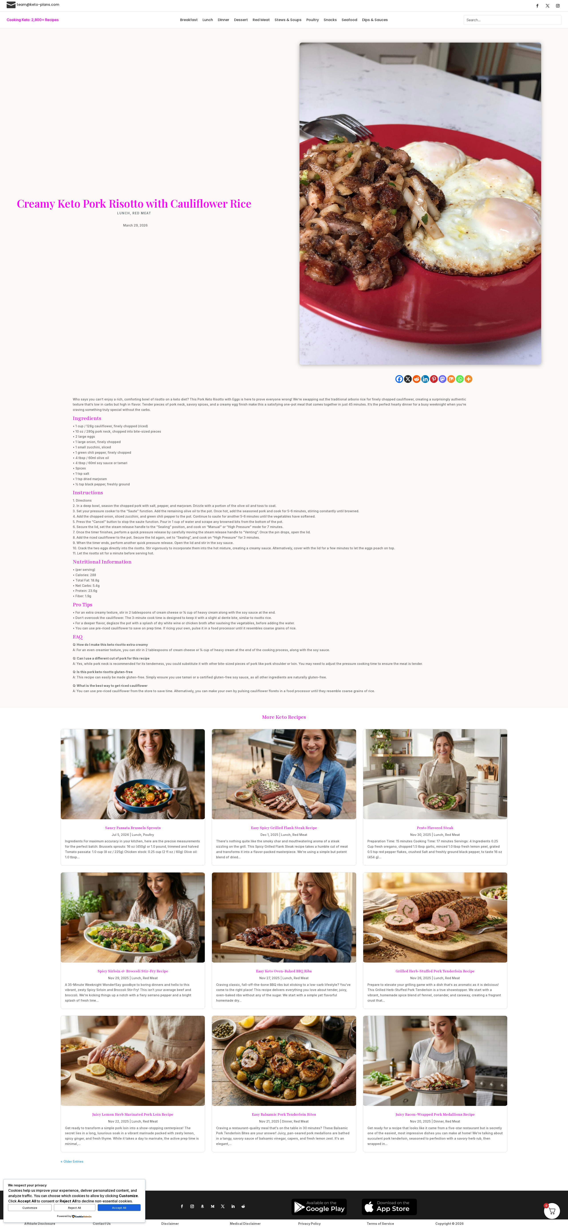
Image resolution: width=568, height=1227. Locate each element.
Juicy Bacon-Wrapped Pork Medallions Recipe (435, 1114)
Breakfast (189, 19)
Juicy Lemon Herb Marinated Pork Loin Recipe (132, 1114)
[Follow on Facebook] (537, 5)
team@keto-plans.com (38, 4)
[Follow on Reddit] (243, 1206)
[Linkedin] (425, 379)
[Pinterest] (434, 379)
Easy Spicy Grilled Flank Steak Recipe (284, 827)
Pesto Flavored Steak (435, 827)
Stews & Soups (288, 19)
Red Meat (261, 19)
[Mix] (451, 379)
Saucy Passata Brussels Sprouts (133, 827)
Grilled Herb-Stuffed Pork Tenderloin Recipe (435, 971)
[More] (468, 379)
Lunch (208, 19)
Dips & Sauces (375, 19)
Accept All (119, 1207)
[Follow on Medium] (212, 1206)
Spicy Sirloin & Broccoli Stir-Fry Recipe (133, 971)
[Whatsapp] (460, 379)
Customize (29, 1207)
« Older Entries (72, 1161)
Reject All (74, 1207)
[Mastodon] (442, 379)
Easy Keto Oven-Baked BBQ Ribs (284, 971)
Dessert (241, 19)
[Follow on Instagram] (557, 5)
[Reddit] (416, 379)
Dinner (223, 19)
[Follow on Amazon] (202, 1206)
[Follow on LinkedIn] (233, 1206)
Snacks (330, 19)
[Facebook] (399, 379)
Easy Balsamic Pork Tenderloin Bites (284, 1114)
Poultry (312, 19)
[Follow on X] (547, 5)
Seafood (349, 19)
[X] (408, 379)
